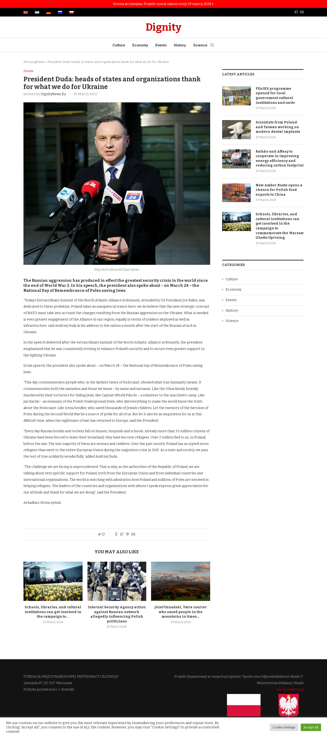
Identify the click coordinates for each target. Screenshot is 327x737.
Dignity (163, 27)
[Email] (302, 12)
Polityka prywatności (40, 689)
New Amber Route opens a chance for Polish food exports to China (279, 190)
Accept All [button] (311, 727)
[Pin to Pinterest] (127, 534)
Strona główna (34, 62)
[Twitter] (296, 12)
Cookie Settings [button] (284, 727)
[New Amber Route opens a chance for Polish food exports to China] (236, 192)
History (180, 45)
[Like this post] (106, 534)
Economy (140, 45)
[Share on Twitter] (122, 534)
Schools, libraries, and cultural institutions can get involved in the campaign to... (53, 612)
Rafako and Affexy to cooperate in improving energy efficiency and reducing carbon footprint (280, 159)
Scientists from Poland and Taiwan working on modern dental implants (278, 127)
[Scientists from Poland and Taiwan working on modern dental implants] (236, 129)
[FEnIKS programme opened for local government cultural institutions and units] (236, 95)
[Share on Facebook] (116, 534)
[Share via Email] (133, 534)
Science (200, 45)
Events (161, 45)
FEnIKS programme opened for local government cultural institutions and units (275, 96)
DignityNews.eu (53, 94)
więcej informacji (290, 689)
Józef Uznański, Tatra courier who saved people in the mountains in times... (180, 612)
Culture (119, 45)
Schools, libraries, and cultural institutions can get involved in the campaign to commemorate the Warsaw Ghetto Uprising (280, 226)
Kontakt (67, 689)
